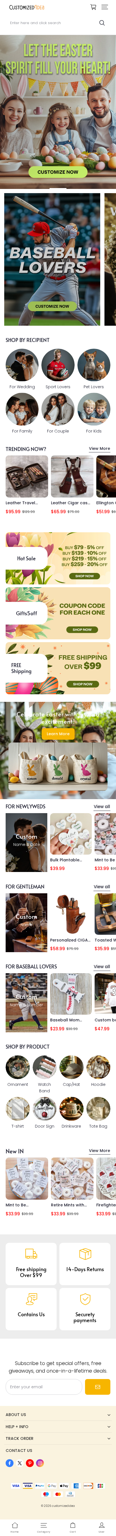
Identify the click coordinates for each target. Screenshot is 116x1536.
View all (102, 806)
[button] (104, 7)
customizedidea (63, 1506)
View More (99, 448)
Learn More (58, 734)
